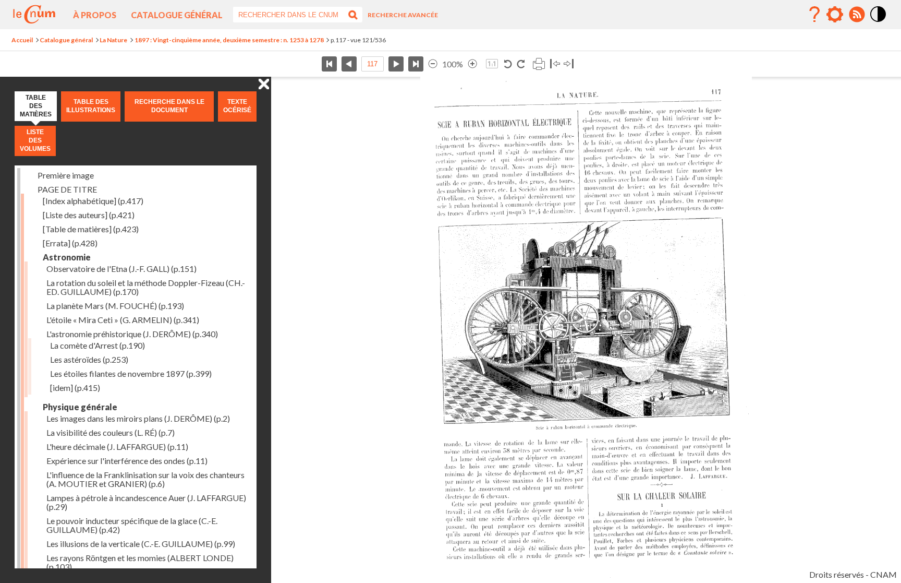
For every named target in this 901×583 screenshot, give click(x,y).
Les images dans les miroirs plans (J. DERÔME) (138, 418)
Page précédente (349, 64)
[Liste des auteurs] (89, 215)
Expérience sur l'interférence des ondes (127, 461)
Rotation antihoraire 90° (508, 64)
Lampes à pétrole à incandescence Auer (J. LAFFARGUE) (146, 502)
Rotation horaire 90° (521, 64)
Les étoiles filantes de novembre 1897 (131, 373)
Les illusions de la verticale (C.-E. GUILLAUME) (140, 544)
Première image (66, 175)
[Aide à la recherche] (814, 14)
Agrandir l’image (472, 64)
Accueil (22, 40)
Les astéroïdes (89, 359)
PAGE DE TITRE (67, 189)
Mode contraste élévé (878, 22)
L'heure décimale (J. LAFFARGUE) (117, 446)
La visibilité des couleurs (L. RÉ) (110, 432)
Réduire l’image (432, 64)
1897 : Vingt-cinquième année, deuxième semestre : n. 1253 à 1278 (229, 40)
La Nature (113, 40)
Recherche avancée (403, 15)
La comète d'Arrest (97, 345)
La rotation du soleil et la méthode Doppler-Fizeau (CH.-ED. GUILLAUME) (145, 287)
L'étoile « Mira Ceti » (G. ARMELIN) (122, 320)
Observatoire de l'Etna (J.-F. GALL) (121, 268)
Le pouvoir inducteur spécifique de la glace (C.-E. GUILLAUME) (131, 525)
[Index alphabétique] (93, 201)
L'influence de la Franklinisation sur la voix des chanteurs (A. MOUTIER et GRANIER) (145, 479)
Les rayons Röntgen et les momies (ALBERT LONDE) (140, 562)
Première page (329, 64)
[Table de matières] (91, 229)
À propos (94, 15)
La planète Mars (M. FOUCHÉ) (115, 306)
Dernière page (415, 64)
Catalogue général (177, 15)
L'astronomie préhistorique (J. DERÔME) (132, 334)
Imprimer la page (538, 64)
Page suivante (396, 64)
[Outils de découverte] (834, 14)
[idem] (75, 387)
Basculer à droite (569, 64)
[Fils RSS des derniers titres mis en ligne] (856, 14)
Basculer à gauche (555, 64)
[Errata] (70, 243)
